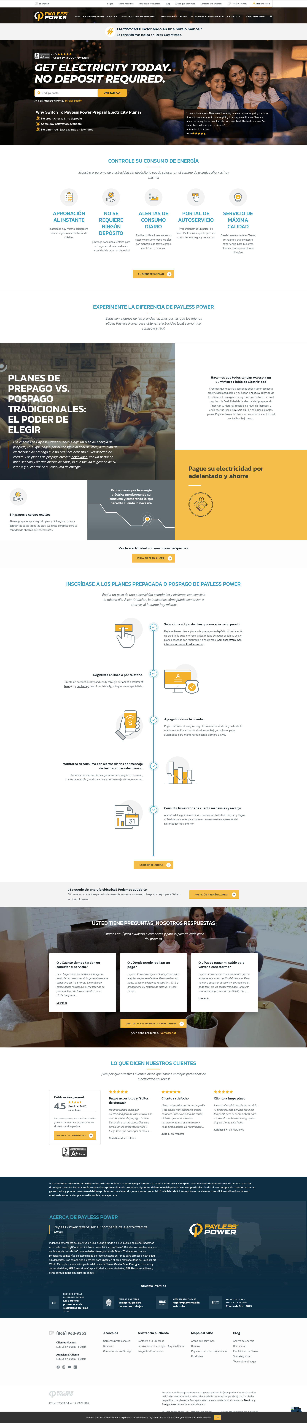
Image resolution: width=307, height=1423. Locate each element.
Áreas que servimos (202, 1341)
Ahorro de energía (243, 1341)
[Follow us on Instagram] (64, 1367)
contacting (83, 686)
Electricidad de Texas (245, 1351)
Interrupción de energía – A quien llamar (161, 1346)
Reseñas (108, 1346)
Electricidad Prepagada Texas (96, 16)
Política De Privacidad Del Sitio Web (239, 1411)
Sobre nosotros (126, 3)
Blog (168, 3)
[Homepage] (51, 16)
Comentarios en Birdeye (117, 1351)
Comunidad (239, 1346)
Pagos (110, 3)
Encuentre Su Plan (174, 16)
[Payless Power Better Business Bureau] (74, 1151)
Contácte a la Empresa (212, 3)
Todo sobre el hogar (244, 1361)
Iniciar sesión (73, 100)
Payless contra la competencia (209, 1351)
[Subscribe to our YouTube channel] (69, 1367)
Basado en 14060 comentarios (77, 1108)
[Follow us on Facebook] (58, 1367)
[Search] (271, 16)
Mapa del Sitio (202, 1332)
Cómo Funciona (255, 16)
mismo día (240, 410)
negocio (255, 393)
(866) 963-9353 (71, 1333)
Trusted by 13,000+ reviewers (70, 57)
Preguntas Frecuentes (149, 3)
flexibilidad (79, 457)
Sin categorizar (242, 1356)
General (195, 1346)
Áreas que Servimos (185, 3)
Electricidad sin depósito (139, 16)
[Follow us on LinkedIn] (75, 1367)
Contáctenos (168, 1033)
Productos (197, 1356)
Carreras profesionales (116, 1341)
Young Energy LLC (180, 1411)
